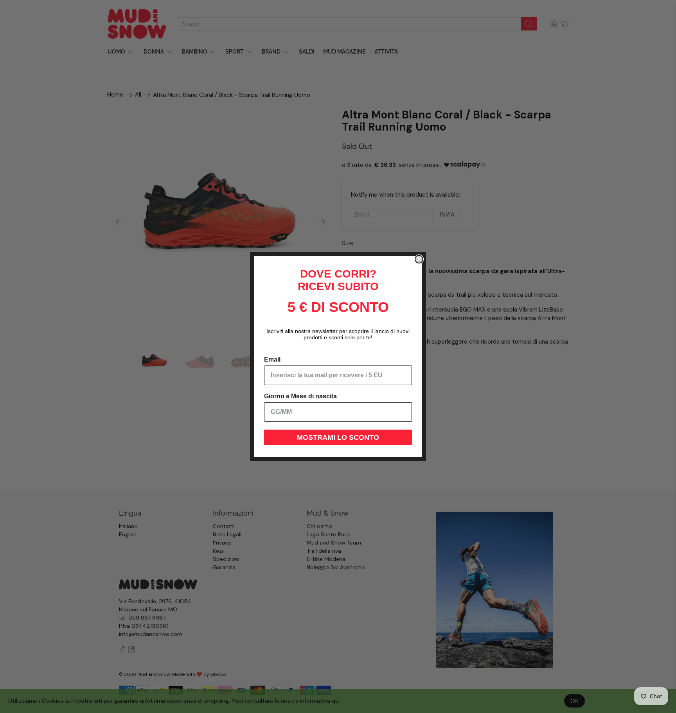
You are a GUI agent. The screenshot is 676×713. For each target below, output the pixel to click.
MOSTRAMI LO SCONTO (338, 437)
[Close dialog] (419, 259)
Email (272, 359)
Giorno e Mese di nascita (300, 396)
